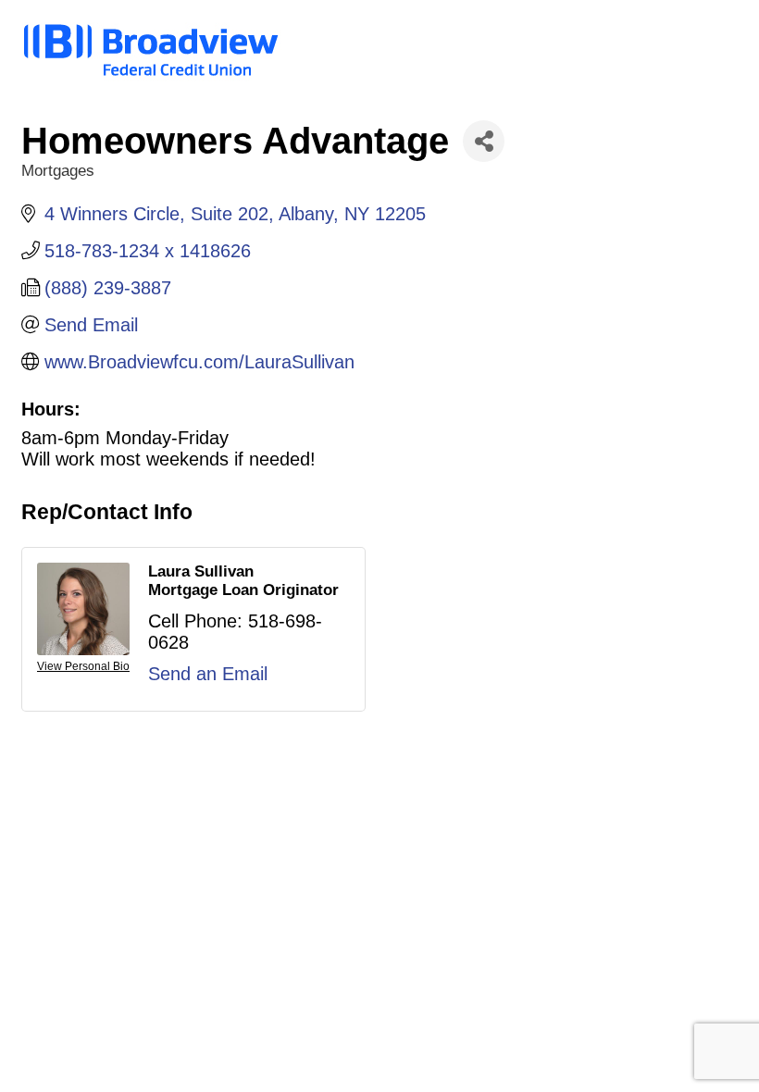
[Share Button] (483, 141)
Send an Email (208, 674)
